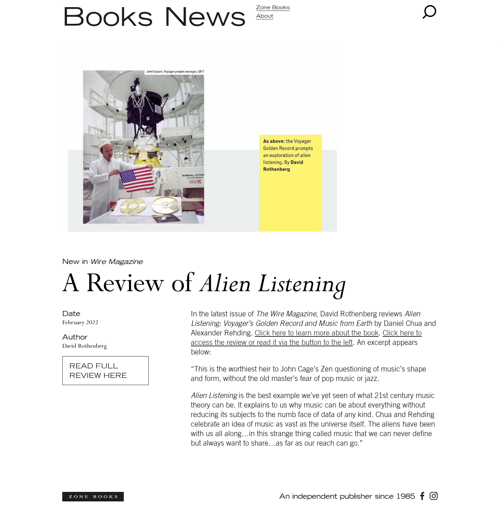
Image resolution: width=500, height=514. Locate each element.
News (205, 18)
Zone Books (273, 7)
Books (107, 18)
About (264, 16)
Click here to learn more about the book (317, 333)
